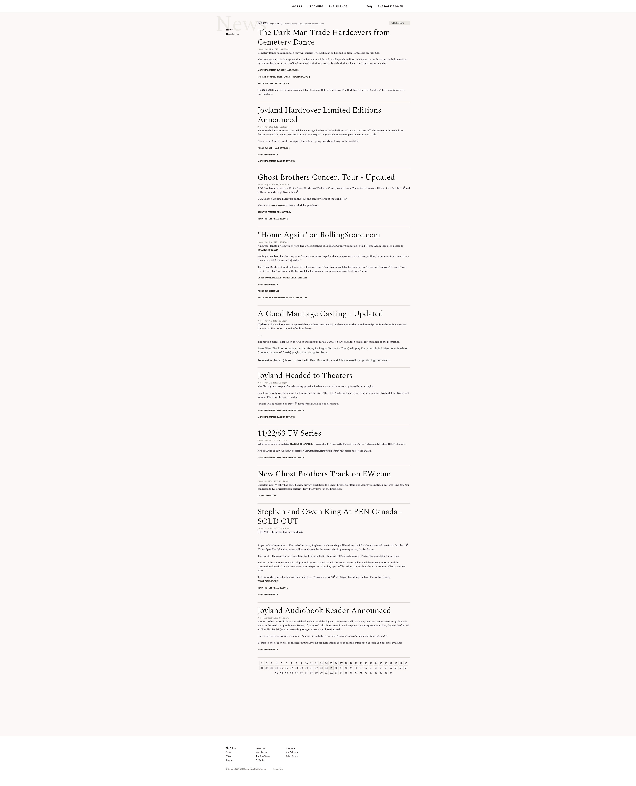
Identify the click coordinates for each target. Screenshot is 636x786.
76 (351, 672)
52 (366, 668)
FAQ (369, 6)
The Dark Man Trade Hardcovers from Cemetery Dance (324, 37)
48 (346, 668)
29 (400, 663)
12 (316, 663)
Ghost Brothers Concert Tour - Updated (326, 177)
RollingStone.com (268, 249)
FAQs (228, 756)
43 (321, 668)
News (357, 6)
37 (291, 668)
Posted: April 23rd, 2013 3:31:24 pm (273, 481)
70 (321, 672)
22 (366, 663)
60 (405, 668)
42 (316, 668)
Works (297, 6)
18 (346, 663)
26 (386, 663)
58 (396, 668)
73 (336, 672)
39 (301, 668)
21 (361, 663)
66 (301, 672)
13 (321, 663)
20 (356, 663)
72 (331, 672)
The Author (338, 6)
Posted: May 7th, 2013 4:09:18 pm (272, 321)
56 (386, 668)
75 (346, 672)
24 (376, 663)
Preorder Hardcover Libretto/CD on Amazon (282, 297)
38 (296, 668)
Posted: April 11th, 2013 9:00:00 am (273, 618)
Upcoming (315, 6)
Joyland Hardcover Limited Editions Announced (319, 115)
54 (376, 668)
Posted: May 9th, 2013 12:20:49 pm (273, 242)
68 (311, 672)
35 (281, 668)
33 (271, 668)
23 (371, 663)
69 (316, 672)
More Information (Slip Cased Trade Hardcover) (284, 76)
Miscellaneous (262, 752)
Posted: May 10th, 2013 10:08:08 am (274, 184)
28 (396, 663)
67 (306, 672)
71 (326, 672)
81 (376, 672)
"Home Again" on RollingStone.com (319, 235)
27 (391, 663)
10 (306, 663)
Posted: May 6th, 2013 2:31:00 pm (272, 382)
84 (391, 672)
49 (351, 668)
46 (336, 668)
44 (326, 668)
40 (306, 668)
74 (341, 672)
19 (351, 663)
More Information (268, 154)
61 (276, 672)
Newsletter (232, 34)
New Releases (292, 752)
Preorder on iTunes (268, 290)
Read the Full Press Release (273, 218)
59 (400, 668)
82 (381, 672)
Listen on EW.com (267, 495)
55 (381, 668)
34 (276, 668)
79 (366, 672)
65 (296, 672)
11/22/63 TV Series (289, 433)
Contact (229, 760)
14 (326, 663)
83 (386, 672)
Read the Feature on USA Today (274, 212)
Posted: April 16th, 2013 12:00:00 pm (274, 528)
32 (266, 668)
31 (261, 668)
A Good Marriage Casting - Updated (320, 314)
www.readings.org (268, 581)
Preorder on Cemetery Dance (273, 83)
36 (286, 668)
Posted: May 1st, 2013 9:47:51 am (272, 440)
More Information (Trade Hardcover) (278, 70)
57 (391, 668)
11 (311, 663)
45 (331, 668)
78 (361, 672)
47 (341, 668)
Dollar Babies (291, 756)
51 (361, 668)
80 (371, 672)
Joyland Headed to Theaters (305, 376)
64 (291, 672)
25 (381, 663)
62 (281, 672)
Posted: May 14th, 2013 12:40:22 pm (273, 49)
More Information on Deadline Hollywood (281, 410)
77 (356, 672)
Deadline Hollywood (301, 443)
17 (341, 663)
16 (336, 663)
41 (311, 668)
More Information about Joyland (276, 161)
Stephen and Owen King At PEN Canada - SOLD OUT (330, 516)
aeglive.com (277, 205)
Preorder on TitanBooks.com (274, 147)
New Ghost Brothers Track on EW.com (324, 474)
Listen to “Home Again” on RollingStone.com (282, 277)
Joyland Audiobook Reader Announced (324, 611)
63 (286, 672)
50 (356, 668)
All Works (260, 760)
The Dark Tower (390, 6)
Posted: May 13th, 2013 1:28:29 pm (273, 127)
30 (405, 663)
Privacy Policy (278, 769)
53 (371, 668)
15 (331, 663)
